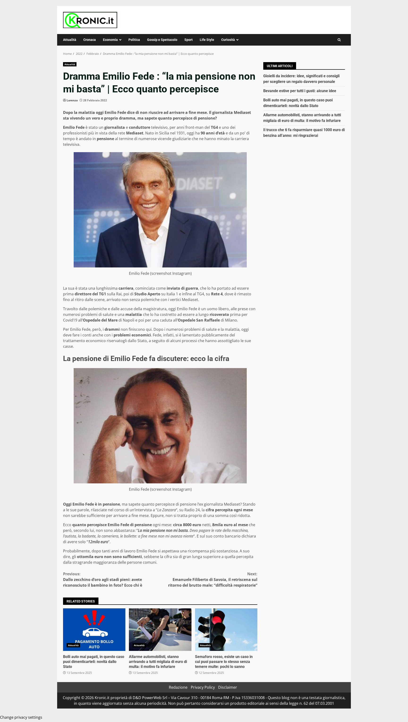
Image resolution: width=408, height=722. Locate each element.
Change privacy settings (21, 717)
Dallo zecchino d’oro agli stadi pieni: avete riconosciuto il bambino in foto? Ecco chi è (102, 579)
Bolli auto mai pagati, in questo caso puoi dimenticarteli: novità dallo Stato (94, 629)
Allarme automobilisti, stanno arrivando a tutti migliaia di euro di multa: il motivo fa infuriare (160, 629)
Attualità (69, 40)
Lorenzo (72, 100)
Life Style (207, 40)
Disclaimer (227, 687)
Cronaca (89, 40)
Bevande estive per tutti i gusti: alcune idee (299, 91)
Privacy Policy (203, 687)
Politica (134, 40)
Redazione (178, 687)
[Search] (339, 39)
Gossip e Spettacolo (162, 40)
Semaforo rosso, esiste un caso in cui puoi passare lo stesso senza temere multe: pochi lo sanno (226, 629)
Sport (188, 40)
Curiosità (228, 40)
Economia (110, 40)
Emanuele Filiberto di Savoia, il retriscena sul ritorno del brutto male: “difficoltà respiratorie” (212, 579)
